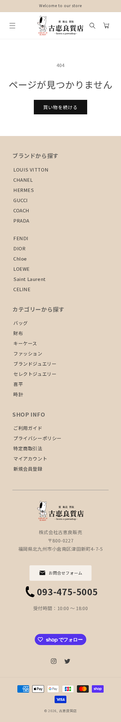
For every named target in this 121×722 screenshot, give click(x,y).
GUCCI (20, 200)
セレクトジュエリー (34, 374)
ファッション (28, 353)
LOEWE (21, 268)
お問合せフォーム (66, 573)
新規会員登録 (28, 468)
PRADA (21, 220)
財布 (18, 333)
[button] (12, 25)
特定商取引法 (28, 448)
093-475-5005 (67, 591)
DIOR (19, 248)
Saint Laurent (29, 279)
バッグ (20, 323)
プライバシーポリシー (37, 438)
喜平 (18, 384)
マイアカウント (30, 458)
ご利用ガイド (28, 428)
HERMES (23, 190)
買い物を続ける (60, 107)
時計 (18, 394)
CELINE (22, 289)
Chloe (20, 258)
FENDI (21, 238)
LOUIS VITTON (30, 169)
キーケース (25, 343)
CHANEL (23, 179)
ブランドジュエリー (34, 363)
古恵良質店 (68, 710)
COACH (21, 210)
